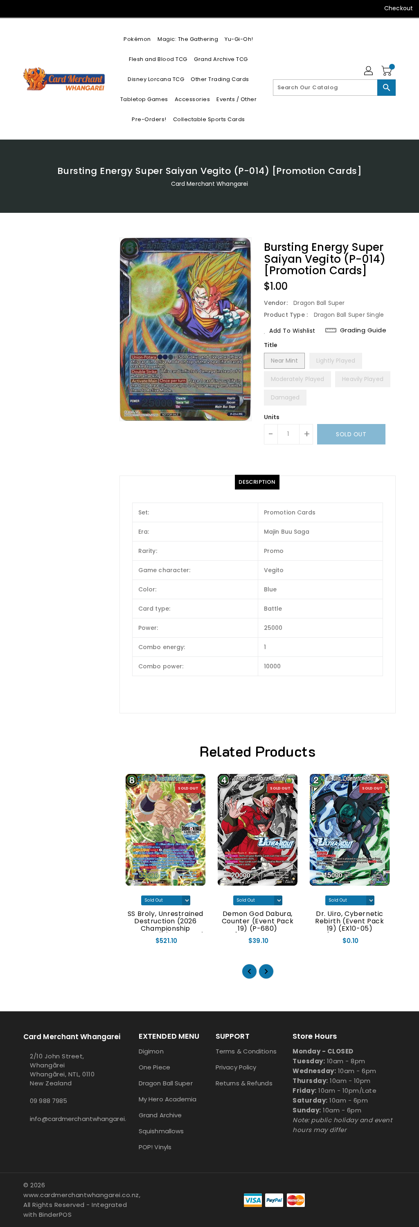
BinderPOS (55, 1214)
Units (272, 417)
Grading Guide (363, 330)
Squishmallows (161, 1131)
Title (271, 345)
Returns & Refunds (244, 1083)
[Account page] (369, 71)
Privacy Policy (236, 1067)
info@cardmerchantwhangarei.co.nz (66, 1118)
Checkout (398, 8)
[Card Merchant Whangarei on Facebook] (13, 8)
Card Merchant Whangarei (209, 184)
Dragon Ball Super (166, 1083)
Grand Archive (160, 1115)
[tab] (257, 482)
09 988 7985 (48, 1100)
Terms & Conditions (246, 1051)
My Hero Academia (168, 1099)
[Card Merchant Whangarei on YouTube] (27, 8)
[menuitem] (137, 39)
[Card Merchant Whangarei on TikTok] (42, 8)
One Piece (154, 1067)
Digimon (151, 1051)
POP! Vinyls (155, 1147)
